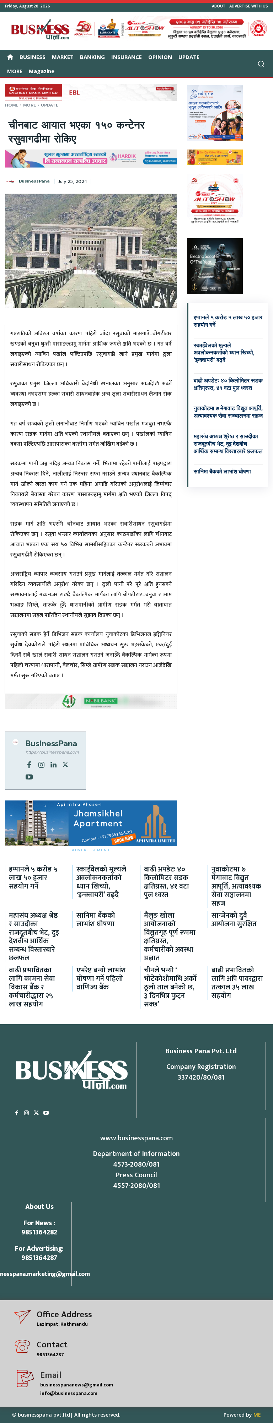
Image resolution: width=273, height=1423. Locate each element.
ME (257, 1414)
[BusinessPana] (11, 181)
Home (11, 105)
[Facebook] (29, 764)
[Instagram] (41, 764)
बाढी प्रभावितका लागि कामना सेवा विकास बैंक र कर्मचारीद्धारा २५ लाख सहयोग (32, 987)
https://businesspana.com (52, 752)
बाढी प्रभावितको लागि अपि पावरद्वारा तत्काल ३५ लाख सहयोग (237, 983)
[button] (261, 63)
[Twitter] (65, 764)
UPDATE (50, 105)
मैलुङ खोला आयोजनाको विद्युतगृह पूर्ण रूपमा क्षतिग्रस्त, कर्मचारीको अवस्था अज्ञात (170, 936)
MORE (29, 105)
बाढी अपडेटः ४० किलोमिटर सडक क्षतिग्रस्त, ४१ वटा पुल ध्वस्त (166, 882)
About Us (39, 1206)
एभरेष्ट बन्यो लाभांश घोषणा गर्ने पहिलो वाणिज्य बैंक (101, 978)
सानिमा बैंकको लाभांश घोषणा (222, 471)
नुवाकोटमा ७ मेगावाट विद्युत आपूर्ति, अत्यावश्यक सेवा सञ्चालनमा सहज (228, 412)
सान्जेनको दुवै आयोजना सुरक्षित (234, 919)
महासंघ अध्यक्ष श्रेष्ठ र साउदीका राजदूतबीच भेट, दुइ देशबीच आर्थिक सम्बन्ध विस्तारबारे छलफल (228, 444)
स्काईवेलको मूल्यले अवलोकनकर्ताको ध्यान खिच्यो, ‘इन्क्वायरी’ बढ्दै (224, 353)
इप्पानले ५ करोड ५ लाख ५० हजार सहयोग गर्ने (33, 877)
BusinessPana (34, 181)
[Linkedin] (53, 764)
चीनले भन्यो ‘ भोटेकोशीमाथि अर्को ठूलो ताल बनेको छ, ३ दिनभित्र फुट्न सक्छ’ (170, 987)
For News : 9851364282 (39, 1227)
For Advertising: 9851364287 (39, 1253)
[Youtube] (29, 776)
